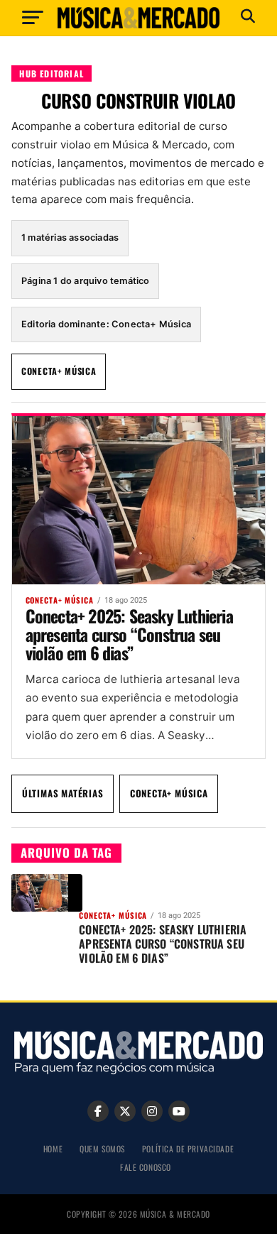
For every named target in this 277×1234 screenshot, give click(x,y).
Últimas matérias (63, 793)
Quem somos (102, 1148)
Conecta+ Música (59, 371)
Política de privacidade (188, 1148)
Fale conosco (145, 1167)
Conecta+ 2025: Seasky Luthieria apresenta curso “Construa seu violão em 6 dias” (129, 634)
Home (53, 1148)
